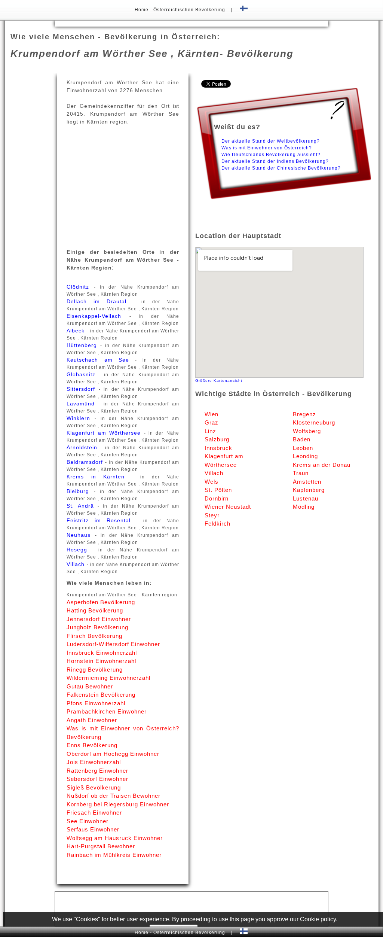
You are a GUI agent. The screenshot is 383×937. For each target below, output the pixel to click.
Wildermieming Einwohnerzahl (108, 678)
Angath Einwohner (92, 720)
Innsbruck (218, 448)
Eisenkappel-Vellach (98, 316)
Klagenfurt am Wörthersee (105, 433)
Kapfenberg (309, 490)
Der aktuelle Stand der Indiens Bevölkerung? (275, 161)
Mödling (304, 507)
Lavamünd (82, 404)
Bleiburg (80, 491)
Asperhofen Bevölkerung (101, 602)
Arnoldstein (83, 447)
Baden (301, 439)
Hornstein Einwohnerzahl (101, 661)
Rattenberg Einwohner (97, 770)
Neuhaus (81, 535)
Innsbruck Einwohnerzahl (102, 652)
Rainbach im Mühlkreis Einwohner (114, 855)
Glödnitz (80, 287)
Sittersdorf (82, 389)
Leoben (303, 448)
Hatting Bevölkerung (95, 610)
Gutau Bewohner (90, 686)
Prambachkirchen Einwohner (107, 711)
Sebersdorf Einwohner (97, 779)
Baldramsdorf (86, 462)
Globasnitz (83, 374)
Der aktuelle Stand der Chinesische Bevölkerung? (281, 168)
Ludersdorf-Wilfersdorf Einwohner (113, 644)
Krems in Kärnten (99, 477)
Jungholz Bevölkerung (97, 627)
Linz (210, 431)
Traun (301, 473)
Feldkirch (217, 523)
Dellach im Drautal (100, 301)
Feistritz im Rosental (101, 520)
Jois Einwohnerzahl (94, 762)
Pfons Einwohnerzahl (96, 703)
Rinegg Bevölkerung (95, 669)
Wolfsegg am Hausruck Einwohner (115, 838)
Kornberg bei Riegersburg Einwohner (118, 804)
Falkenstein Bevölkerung (101, 694)
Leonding (305, 456)
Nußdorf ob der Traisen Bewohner (113, 796)
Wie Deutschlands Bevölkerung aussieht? (271, 154)
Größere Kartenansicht (218, 380)
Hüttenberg (83, 345)
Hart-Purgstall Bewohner (101, 846)
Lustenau (305, 498)
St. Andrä (82, 506)
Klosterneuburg (314, 422)
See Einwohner (87, 821)
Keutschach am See (101, 360)
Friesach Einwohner (94, 812)
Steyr (212, 515)
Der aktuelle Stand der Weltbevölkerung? (270, 141)
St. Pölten (218, 490)
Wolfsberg (307, 431)
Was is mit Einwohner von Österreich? (266, 147)
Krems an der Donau (321, 465)
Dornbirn (217, 498)
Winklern (81, 418)
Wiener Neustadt (228, 507)
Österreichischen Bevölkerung (189, 9)
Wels (211, 481)
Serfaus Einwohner (93, 829)
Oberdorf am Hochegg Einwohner (113, 754)
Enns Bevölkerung (92, 745)
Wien (211, 414)
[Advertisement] (191, 23)
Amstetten (307, 481)
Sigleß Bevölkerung (94, 787)
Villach (76, 564)
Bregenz (304, 414)
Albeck (76, 331)
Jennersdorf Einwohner (99, 619)
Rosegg (79, 550)
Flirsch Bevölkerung (94, 636)
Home (142, 9)
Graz (211, 422)
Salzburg (217, 439)
